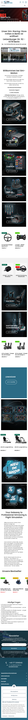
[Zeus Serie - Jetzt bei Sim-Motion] (14, 14)
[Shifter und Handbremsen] (14, 324)
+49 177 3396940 (15, 663)
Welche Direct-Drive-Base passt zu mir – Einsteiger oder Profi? (13, 616)
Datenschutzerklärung (8, 639)
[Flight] (14, 112)
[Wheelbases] (14, 137)
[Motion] (14, 214)
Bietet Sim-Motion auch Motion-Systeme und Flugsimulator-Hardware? (12, 622)
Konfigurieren (14, 695)
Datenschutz (11, 716)
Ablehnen (14, 699)
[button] (20, 2)
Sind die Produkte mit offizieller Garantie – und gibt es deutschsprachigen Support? (13, 611)
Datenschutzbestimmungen (17, 651)
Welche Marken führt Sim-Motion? (10, 613)
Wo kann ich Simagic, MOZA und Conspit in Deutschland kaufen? (11, 605)
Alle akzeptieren (14, 691)
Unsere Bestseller (11, 571)
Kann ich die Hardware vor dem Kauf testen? (12, 614)
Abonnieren (14, 648)
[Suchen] (24, 5)
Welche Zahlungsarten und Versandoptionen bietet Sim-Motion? (14, 619)
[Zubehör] (14, 163)
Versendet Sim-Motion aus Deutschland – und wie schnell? (13, 608)
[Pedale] (14, 189)
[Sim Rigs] (14, 297)
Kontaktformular (13, 666)
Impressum (4, 716)
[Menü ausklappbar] (2, 2)
